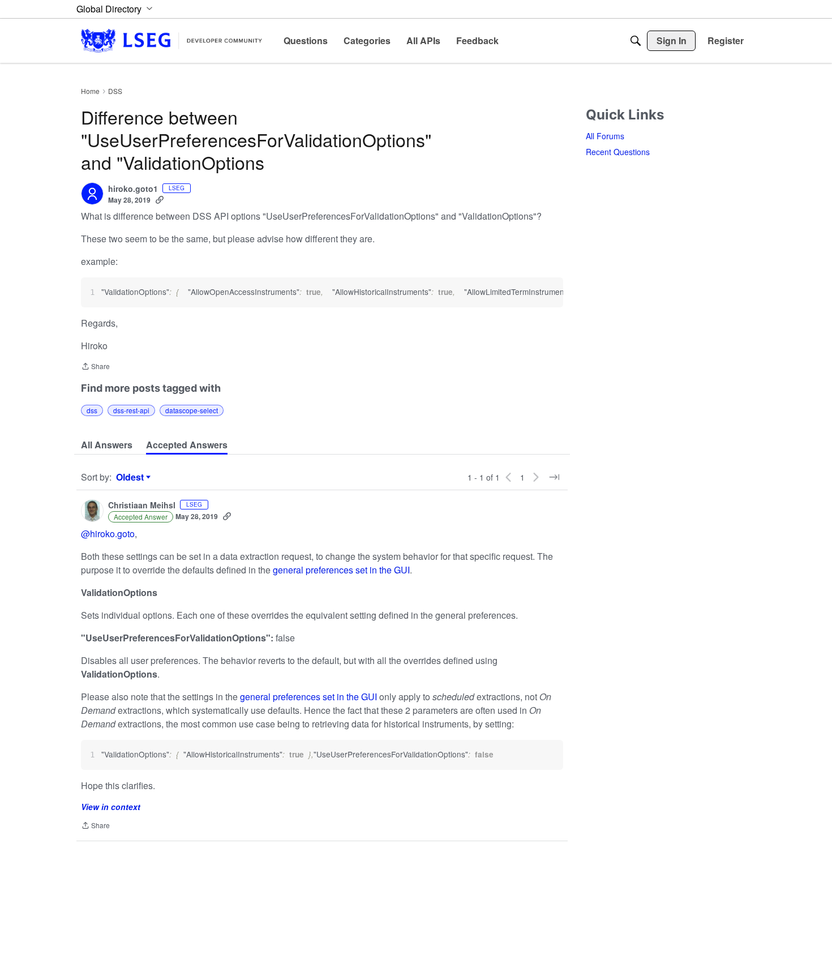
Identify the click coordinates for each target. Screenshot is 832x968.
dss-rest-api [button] (131, 410)
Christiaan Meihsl (141, 505)
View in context (110, 806)
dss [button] (92, 410)
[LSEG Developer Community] (171, 40)
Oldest (131, 477)
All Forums (605, 136)
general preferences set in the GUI (341, 569)
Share (95, 367)
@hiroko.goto (108, 533)
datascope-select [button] (191, 410)
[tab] (106, 445)
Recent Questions (618, 151)
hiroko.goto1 (133, 189)
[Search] (635, 41)
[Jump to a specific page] (554, 477)
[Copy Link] (159, 200)
